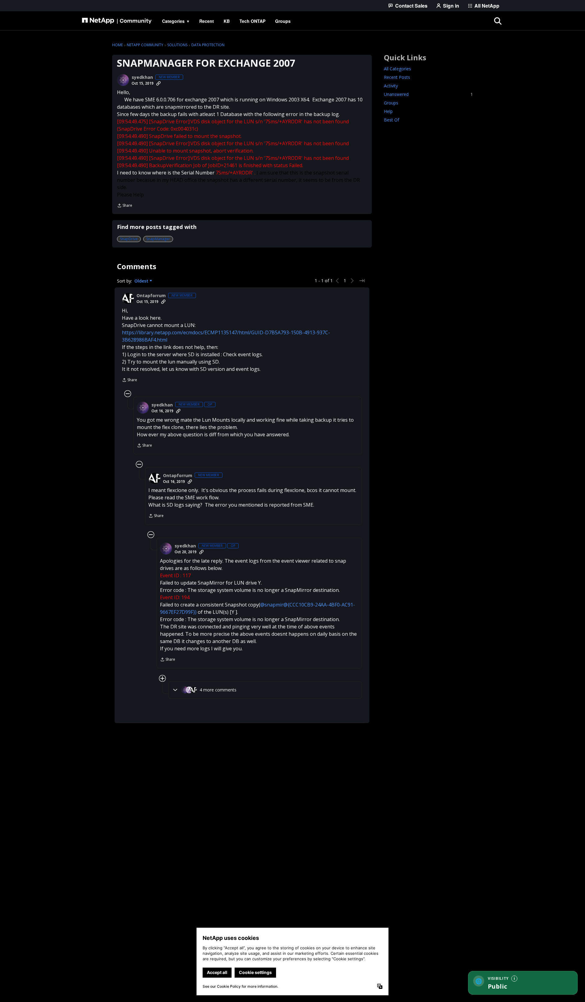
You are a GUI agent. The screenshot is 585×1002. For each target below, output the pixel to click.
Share (124, 206)
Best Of (391, 120)
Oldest (142, 281)
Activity (391, 86)
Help (388, 111)
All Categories (397, 69)
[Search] (498, 21)
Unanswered (428, 94)
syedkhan (142, 77)
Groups (391, 103)
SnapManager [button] (158, 238)
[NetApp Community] (117, 21)
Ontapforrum (151, 295)
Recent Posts (397, 77)
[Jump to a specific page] (362, 281)
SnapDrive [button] (129, 238)
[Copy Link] (158, 83)
